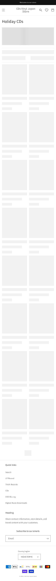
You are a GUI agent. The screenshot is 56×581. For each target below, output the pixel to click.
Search (8, 472)
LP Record (9, 478)
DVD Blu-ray (10, 497)
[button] (3, 10)
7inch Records (11, 484)
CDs (7, 490)
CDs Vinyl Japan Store (30, 576)
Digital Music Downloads (16, 503)
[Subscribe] (47, 538)
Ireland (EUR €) (26, 557)
